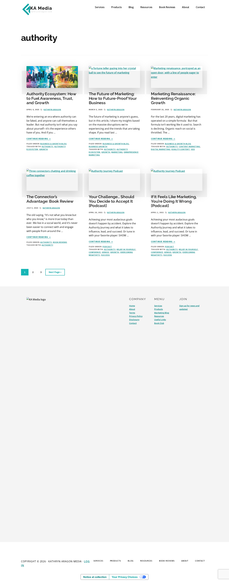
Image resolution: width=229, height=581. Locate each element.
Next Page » (55, 272)
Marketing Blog (161, 312)
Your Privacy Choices (125, 577)
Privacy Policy (136, 316)
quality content (180, 149)
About (132, 309)
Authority (46, 242)
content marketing (189, 146)
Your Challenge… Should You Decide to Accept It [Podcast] (111, 201)
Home (132, 305)
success (105, 255)
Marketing (117, 152)
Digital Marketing (160, 149)
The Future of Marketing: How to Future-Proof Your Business (113, 98)
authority (47, 146)
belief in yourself (126, 249)
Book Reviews (60, 242)
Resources (159, 316)
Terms (132, 312)
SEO (193, 149)
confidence (95, 252)
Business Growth (98, 146)
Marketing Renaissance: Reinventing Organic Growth (173, 98)
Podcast (107, 246)
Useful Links (160, 319)
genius (105, 252)
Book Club (159, 323)
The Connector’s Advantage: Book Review (49, 199)
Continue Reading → (38, 138)
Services (158, 305)
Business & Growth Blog (53, 143)
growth (43, 149)
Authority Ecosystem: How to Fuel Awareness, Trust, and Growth (51, 98)
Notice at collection (95, 577)
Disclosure (134, 319)
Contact (133, 323)
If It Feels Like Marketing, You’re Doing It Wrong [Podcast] (174, 201)
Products (158, 309)
